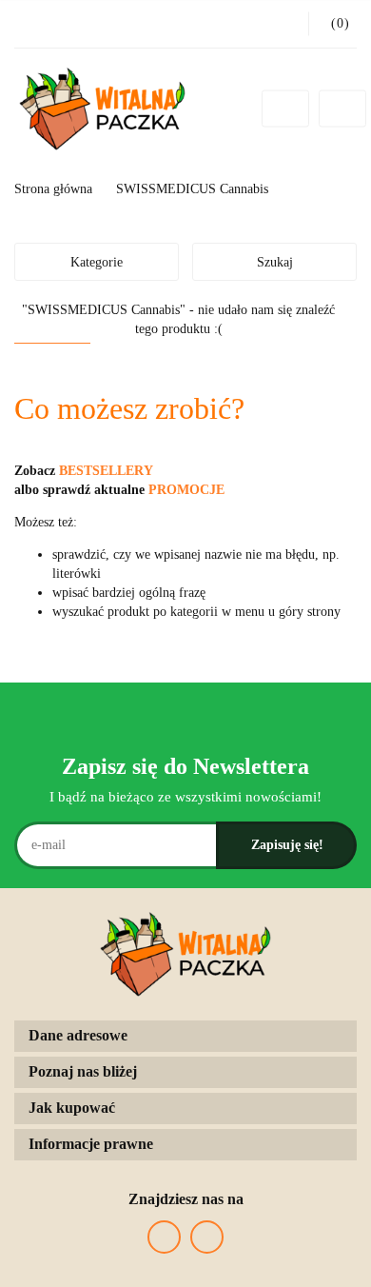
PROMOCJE (186, 490)
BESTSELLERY (106, 471)
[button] (185, 1036)
